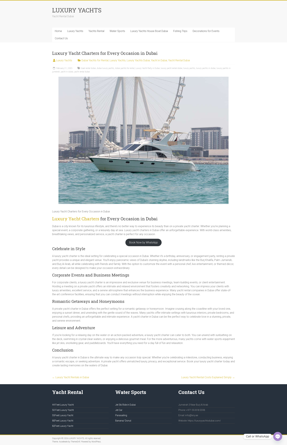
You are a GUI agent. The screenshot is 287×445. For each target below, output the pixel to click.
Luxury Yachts (75, 31)
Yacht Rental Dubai (179, 60)
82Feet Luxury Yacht (62, 426)
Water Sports (117, 31)
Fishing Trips (180, 31)
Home (58, 31)
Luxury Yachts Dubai (138, 60)
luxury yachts (189, 68)
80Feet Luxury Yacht (62, 420)
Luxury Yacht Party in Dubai (148, 68)
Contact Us (61, 38)
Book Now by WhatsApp (143, 242)
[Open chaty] (277, 436)
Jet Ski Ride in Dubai (125, 404)
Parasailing (121, 415)
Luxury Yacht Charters (75, 219)
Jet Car (118, 410)
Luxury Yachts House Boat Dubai (149, 31)
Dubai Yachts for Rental (95, 60)
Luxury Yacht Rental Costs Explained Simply (208, 377)
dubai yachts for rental (125, 68)
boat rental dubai (88, 68)
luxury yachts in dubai (206, 68)
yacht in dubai (67, 72)
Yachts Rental (96, 31)
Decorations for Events (206, 31)
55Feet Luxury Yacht (62, 415)
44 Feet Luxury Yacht (63, 404)
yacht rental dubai (82, 72)
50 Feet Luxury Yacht (63, 410)
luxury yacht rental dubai (171, 68)
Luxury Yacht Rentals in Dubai (70, 377)
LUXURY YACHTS (76, 10)
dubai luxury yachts (105, 68)
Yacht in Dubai (159, 60)
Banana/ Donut (123, 420)
